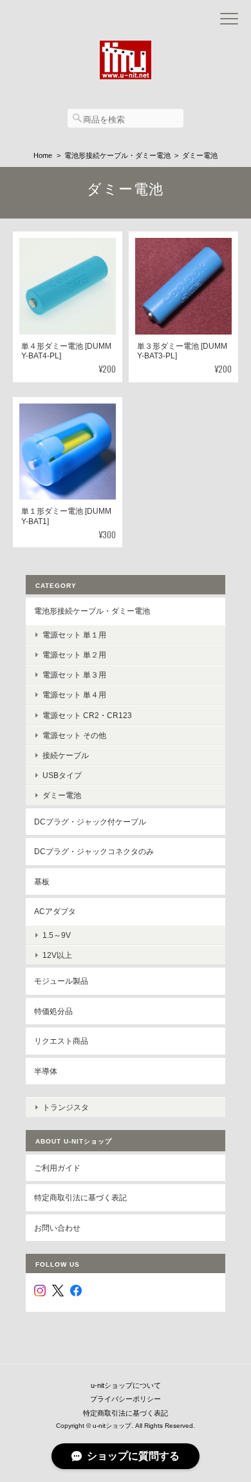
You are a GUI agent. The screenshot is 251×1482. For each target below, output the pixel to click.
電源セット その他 (74, 735)
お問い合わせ (57, 1228)
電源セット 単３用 (74, 674)
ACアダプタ (55, 911)
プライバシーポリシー (125, 1399)
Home (42, 155)
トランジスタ (65, 1107)
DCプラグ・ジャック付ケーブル (90, 821)
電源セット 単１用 (74, 634)
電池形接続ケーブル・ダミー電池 (117, 155)
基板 (42, 881)
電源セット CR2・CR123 (87, 715)
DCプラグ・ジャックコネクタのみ (94, 851)
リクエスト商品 (61, 1041)
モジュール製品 (61, 981)
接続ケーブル (65, 755)
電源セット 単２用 (74, 654)
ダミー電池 (61, 795)
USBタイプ (62, 775)
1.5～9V (56, 935)
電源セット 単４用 (74, 694)
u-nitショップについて (126, 1385)
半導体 (45, 1071)
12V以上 (57, 955)
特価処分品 (53, 1011)
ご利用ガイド (57, 1168)
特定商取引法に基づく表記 (80, 1197)
